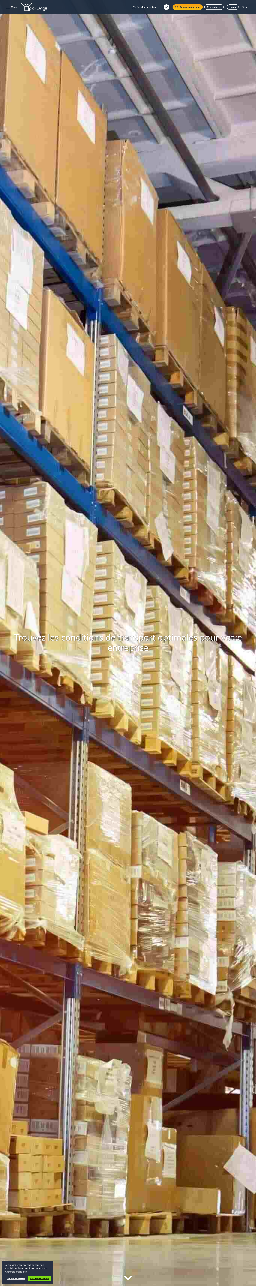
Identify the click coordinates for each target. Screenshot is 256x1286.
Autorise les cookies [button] (39, 1279)
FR (243, 7)
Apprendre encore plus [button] (16, 1272)
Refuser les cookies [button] (16, 1279)
